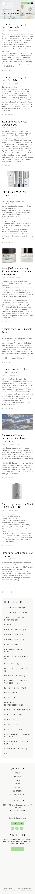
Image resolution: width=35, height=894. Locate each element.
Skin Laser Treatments (16, 710)
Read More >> (7, 70)
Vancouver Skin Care (15, 749)
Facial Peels (10, 664)
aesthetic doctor (13, 608)
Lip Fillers (9, 693)
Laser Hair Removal (14, 688)
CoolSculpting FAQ (14, 640)
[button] (32, 3)
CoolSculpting (12, 635)
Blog (6, 625)
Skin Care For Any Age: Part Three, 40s (15, 26)
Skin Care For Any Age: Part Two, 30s (15, 79)
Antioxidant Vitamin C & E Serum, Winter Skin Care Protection (16, 438)
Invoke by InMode (13, 676)
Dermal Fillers (12, 645)
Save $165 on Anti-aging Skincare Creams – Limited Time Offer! (17, 271)
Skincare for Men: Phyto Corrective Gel (15, 371)
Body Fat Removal (13, 630)
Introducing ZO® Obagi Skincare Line (15, 194)
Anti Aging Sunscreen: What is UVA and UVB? (17, 506)
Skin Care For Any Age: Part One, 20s (15, 123)
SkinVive (8, 720)
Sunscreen (9, 725)
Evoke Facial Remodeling (17, 657)
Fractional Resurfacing (16, 669)
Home (4, 13)
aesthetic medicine (14, 613)
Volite (7, 754)
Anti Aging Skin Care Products (17, 13)
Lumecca (8, 698)
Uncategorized (12, 730)
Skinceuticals (11, 715)
